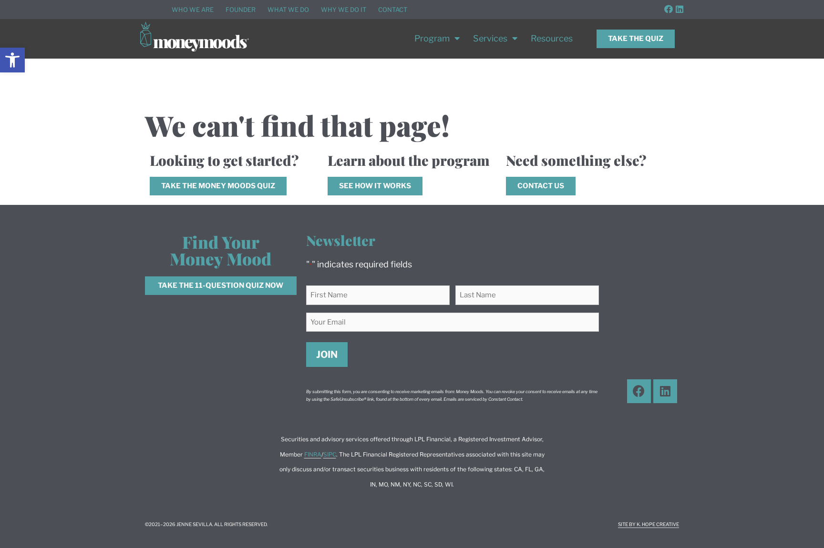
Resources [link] (552, 38)
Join (327, 354)
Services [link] (490, 38)
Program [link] (432, 38)
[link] (12, 60)
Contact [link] (392, 9)
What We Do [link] (288, 9)
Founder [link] (241, 9)
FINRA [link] (312, 454)
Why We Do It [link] (343, 9)
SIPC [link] (329, 454)
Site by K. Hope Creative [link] (648, 524)
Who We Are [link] (193, 9)
